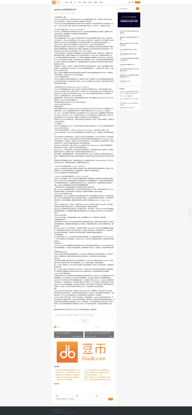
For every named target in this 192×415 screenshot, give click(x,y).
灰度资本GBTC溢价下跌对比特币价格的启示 (67, 377)
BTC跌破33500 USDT (125, 81)
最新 (73, 13)
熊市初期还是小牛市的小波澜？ (127, 107)
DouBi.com (73, 412)
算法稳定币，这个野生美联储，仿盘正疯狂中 (68, 375)
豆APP (101, 2)
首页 (66, 2)
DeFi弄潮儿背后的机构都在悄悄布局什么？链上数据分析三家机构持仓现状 (69, 370)
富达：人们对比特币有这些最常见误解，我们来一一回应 (98, 379)
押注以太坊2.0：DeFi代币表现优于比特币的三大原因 (69, 372)
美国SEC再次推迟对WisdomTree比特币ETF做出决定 (129, 44)
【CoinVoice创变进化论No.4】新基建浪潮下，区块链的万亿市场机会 (98, 370)
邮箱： (77, 396)
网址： (97, 396)
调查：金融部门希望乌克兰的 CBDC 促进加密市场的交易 (129, 69)
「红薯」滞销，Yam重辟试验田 (64, 379)
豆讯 (79, 2)
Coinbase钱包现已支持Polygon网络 (128, 49)
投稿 (138, 2)
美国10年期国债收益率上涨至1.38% (128, 54)
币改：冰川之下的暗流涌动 (126, 96)
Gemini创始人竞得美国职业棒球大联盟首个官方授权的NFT (129, 59)
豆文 (75, 2)
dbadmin (56, 13)
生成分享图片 (97, 327)
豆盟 (71, 2)
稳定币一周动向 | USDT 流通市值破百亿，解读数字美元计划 (98, 377)
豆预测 (95, 2)
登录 (129, 2)
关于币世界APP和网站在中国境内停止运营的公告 (129, 31)
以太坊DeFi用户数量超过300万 (127, 64)
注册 (133, 2)
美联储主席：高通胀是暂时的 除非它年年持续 (129, 38)
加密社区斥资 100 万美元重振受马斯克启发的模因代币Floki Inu (129, 75)
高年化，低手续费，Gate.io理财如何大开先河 (97, 372)
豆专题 (90, 2)
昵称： (57, 396)
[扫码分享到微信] (103, 327)
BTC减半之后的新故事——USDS (93, 375)
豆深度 (84, 2)
